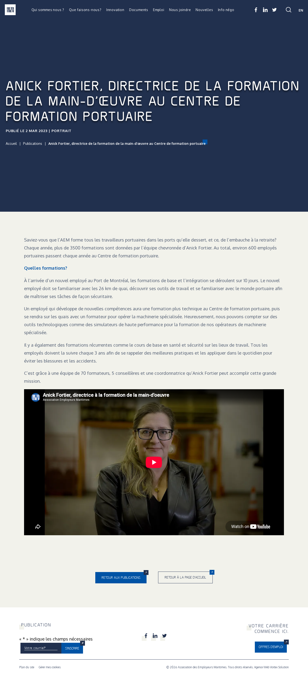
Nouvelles (204, 10)
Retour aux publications (121, 577)
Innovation (115, 10)
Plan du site (26, 667)
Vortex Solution (279, 667)
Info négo (226, 10)
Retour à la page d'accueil (185, 577)
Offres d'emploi (271, 647)
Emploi (158, 10)
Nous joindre (180, 10)
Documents (138, 10)
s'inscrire (72, 648)
